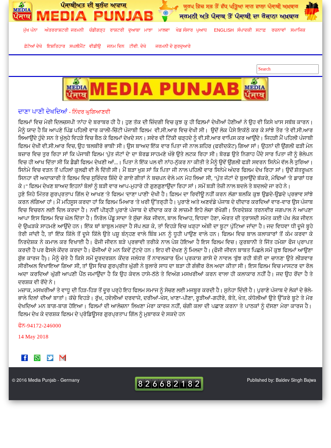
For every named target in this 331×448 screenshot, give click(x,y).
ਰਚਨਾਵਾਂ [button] (279, 30)
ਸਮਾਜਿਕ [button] (298, 30)
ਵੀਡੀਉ (95, 46)
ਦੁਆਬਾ (134, 30)
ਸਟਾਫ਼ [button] (261, 30)
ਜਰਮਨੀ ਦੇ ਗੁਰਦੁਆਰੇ (170, 46)
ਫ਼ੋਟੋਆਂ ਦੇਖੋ (32, 46)
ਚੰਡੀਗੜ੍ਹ (97, 30)
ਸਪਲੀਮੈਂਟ (77, 46)
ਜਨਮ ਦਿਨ (115, 46)
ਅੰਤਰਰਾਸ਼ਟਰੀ (55, 30)
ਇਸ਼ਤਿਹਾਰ (55, 46)
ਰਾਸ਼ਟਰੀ (117, 30)
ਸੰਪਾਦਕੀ (244, 30)
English (223, 30)
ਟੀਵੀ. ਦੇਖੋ (137, 46)
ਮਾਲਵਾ (164, 30)
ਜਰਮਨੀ (77, 30)
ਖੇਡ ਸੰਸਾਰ (184, 30)
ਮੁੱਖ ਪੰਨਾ (30, 30)
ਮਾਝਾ (148, 30)
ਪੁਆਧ (201, 30)
